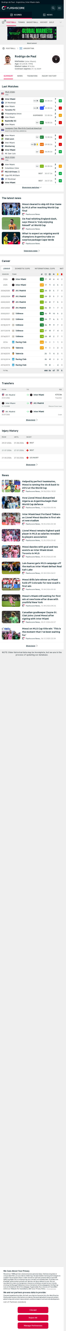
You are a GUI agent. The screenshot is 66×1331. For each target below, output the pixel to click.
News (20, 76)
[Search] (53, 8)
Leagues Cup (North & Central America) (23, 128)
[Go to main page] (15, 8)
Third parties (51, 1289)
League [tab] (6, 268)
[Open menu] (59, 8)
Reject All (33, 1318)
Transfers (32, 76)
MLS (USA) (10, 92)
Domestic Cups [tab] (22, 268)
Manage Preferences (33, 1326)
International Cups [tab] (45, 268)
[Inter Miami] (56, 62)
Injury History (49, 76)
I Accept (33, 1310)
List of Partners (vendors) (14, 1302)
